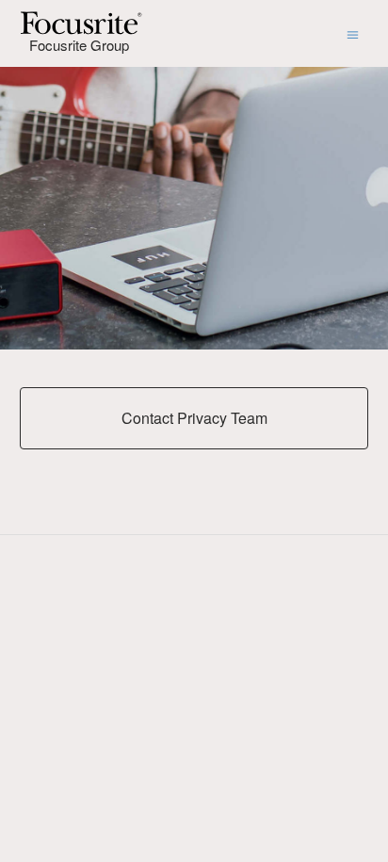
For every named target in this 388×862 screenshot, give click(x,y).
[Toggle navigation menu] (353, 32)
